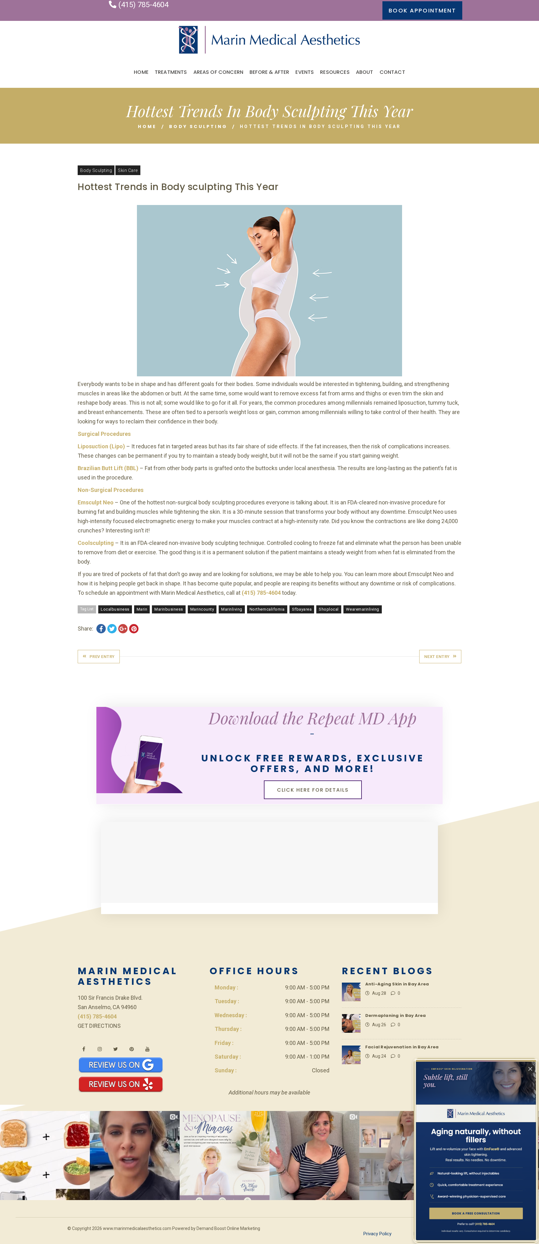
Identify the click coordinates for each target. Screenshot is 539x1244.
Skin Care (128, 170)
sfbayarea (302, 609)
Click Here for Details (313, 790)
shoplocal (329, 609)
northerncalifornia (267, 609)
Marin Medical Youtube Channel (147, 1049)
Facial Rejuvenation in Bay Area (402, 1047)
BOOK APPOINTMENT (422, 10)
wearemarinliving (362, 609)
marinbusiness (168, 609)
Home (147, 126)
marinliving (231, 609)
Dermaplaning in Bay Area (395, 1015)
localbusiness (115, 609)
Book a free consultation (476, 1212)
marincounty (202, 609)
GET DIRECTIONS (99, 1025)
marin (142, 609)
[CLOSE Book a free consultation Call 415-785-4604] (476, 1150)
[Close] (530, 1069)
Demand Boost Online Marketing (228, 1228)
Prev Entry (102, 656)
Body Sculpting (198, 126)
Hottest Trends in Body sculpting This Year (178, 186)
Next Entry (437, 656)
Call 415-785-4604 (476, 1223)
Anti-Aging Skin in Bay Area (397, 984)
